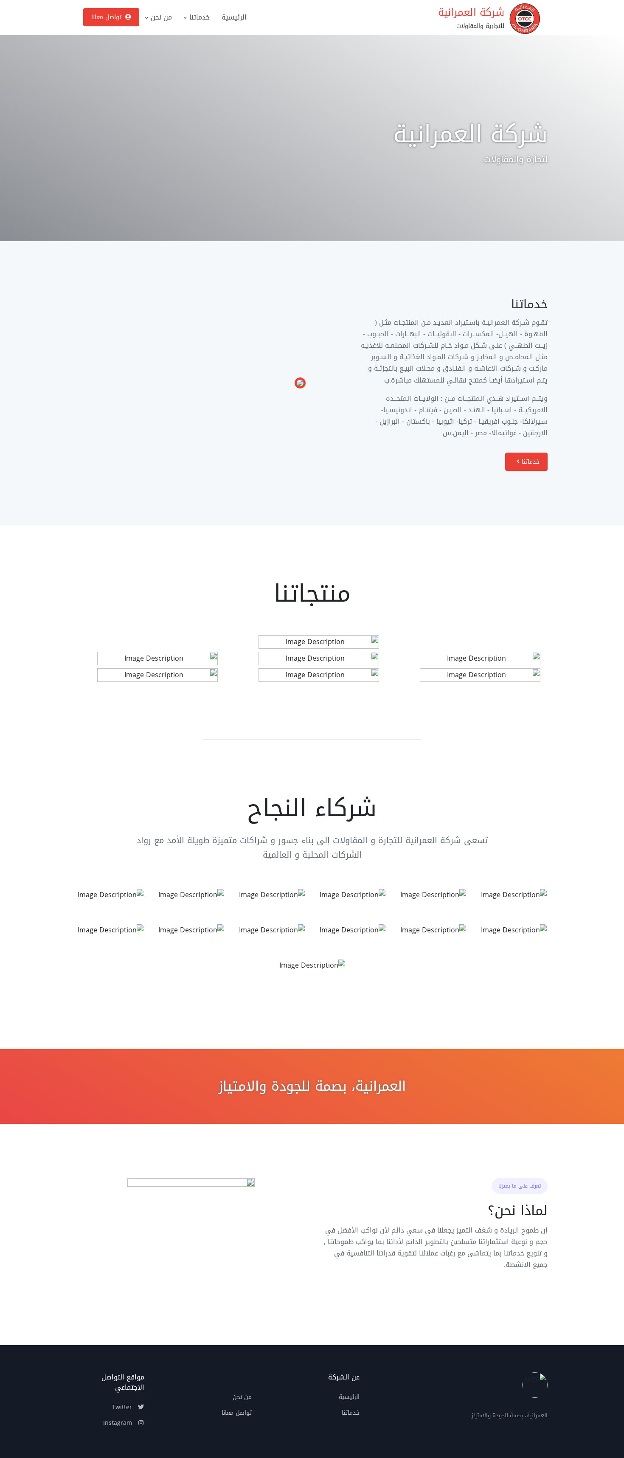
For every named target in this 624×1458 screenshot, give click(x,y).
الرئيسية (234, 17)
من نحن (160, 17)
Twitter (123, 1407)
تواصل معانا (107, 17)
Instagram (118, 1423)
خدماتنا (198, 17)
